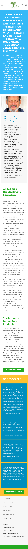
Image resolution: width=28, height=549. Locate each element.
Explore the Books (14, 491)
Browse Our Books (13, 370)
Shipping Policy (7, 507)
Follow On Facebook (9, 503)
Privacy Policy (7, 518)
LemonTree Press (11, 548)
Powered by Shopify (19, 548)
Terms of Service (8, 514)
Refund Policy (7, 510)
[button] (2, 5)
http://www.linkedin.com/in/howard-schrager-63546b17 (13, 537)
